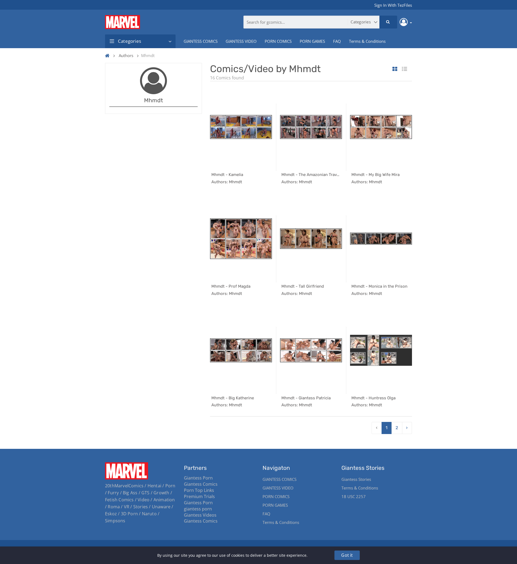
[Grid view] (395, 69)
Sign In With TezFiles (393, 5)
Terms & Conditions (367, 41)
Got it (347, 555)
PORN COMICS (278, 41)
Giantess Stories (356, 479)
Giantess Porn (198, 478)
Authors (126, 55)
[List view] (404, 69)
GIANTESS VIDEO (241, 41)
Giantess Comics (201, 484)
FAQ (337, 41)
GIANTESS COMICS (201, 41)
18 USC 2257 (353, 496)
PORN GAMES (312, 41)
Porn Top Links (199, 490)
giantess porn (198, 509)
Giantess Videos (200, 515)
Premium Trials (199, 496)
